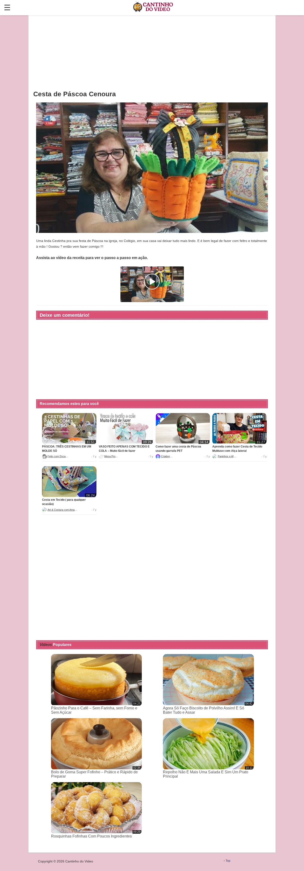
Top (228, 860)
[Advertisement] (152, 52)
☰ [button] (7, 7)
